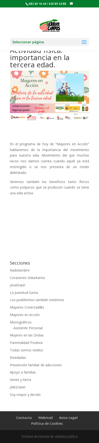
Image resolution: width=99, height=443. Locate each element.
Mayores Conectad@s (27, 307)
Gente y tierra (20, 379)
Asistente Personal (28, 328)
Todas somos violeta (26, 350)
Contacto (24, 417)
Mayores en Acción (25, 314)
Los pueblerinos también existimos (37, 299)
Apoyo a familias (23, 372)
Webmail (45, 417)
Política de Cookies (47, 423)
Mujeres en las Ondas (27, 335)
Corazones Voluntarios (27, 277)
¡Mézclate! (17, 387)
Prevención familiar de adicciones (36, 365)
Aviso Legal (68, 417)
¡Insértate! (17, 285)
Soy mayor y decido (25, 394)
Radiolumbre (20, 270)
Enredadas (18, 357)
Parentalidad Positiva (26, 342)
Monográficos (21, 322)
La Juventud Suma (24, 292)
